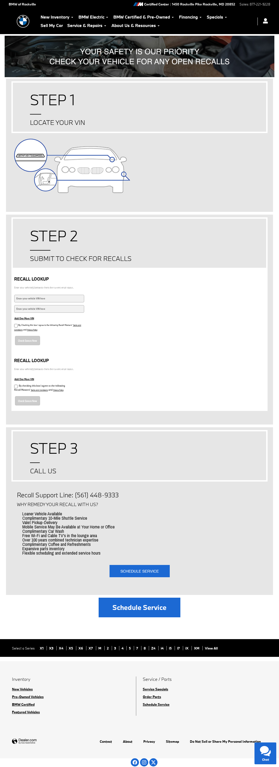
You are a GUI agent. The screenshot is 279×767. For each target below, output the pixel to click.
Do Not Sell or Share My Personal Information (225, 741)
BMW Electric (91, 17)
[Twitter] (153, 762)
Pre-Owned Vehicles (28, 696)
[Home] (23, 21)
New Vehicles (22, 689)
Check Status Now (27, 340)
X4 (61, 648)
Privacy (149, 741)
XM (197, 648)
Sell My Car (52, 25)
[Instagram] (144, 762)
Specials (215, 17)
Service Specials (155, 689)
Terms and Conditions (39, 390)
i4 (162, 648)
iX (187, 648)
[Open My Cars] (264, 21)
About (127, 741)
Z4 (153, 648)
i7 (179, 648)
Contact (106, 741)
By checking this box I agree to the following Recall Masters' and (39, 387)
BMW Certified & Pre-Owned (141, 17)
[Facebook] (135, 762)
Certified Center (156, 4)
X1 (42, 648)
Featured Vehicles (26, 712)
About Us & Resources (133, 25)
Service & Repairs (84, 25)
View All (211, 648)
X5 (71, 648)
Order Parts (152, 696)
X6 (81, 648)
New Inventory (55, 17)
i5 (170, 648)
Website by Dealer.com (37, 741)
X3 (51, 648)
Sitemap (172, 741)
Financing (188, 17)
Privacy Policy (32, 330)
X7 (91, 648)
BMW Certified (23, 704)
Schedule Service (139, 607)
